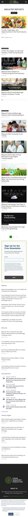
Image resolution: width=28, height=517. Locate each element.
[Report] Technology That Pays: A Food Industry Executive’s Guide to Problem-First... (13, 206)
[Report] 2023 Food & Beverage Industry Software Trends (12, 93)
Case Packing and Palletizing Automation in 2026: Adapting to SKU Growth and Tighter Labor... (13, 439)
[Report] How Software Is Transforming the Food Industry (12, 72)
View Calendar (4, 411)
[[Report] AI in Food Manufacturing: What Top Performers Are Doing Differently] (14, 169)
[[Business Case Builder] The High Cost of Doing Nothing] (14, 219)
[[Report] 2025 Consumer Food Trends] (14, 126)
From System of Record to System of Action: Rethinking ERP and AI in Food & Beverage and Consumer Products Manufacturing (13, 313)
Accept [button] (11, 514)
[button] (2, 2)
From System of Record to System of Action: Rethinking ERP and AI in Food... (13, 367)
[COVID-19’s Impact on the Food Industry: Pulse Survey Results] (14, 43)
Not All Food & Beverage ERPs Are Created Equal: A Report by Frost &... (13, 350)
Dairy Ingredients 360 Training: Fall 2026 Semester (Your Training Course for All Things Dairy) (16, 380)
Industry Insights (6, 415)
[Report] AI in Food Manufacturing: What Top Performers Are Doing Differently (13, 179)
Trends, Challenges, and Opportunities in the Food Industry (13, 31)
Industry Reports (5, 27)
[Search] (26, 2)
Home (2, 5)
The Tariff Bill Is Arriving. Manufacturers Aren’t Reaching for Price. (12, 342)
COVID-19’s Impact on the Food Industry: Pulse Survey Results (12, 52)
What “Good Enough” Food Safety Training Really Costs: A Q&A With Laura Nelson (13, 420)
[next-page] (16, 237)
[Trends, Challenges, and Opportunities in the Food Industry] (14, 22)
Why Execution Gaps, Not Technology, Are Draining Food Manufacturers (13, 456)
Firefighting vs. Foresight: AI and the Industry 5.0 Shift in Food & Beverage (11, 320)
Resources (4, 328)
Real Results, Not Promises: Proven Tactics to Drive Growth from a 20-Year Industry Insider (13, 306)
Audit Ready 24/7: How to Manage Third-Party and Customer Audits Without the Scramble (16, 401)
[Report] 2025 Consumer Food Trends (12, 135)
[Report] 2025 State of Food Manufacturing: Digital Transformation (11, 156)
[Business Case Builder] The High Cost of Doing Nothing (13, 228)
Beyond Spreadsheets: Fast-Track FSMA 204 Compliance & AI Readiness (13, 290)
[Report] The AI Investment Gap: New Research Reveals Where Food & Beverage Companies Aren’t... (13, 333)
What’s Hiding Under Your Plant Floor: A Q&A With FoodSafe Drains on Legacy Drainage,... (12, 429)
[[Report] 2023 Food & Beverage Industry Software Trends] (14, 84)
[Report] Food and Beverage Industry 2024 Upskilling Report (12, 114)
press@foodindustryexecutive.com (17, 496)
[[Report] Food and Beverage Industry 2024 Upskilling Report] (14, 105)
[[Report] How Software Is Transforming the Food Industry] (14, 63)
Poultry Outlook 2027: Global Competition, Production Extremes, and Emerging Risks (15, 393)
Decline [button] (17, 514)
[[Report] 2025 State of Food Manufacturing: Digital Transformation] (14, 147)
